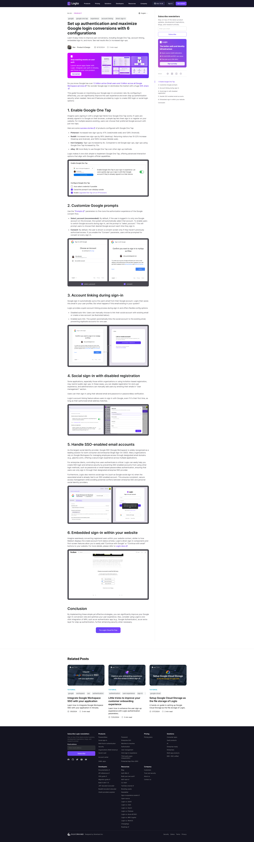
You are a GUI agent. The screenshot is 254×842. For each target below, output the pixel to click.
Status (172, 834)
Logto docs (120, 546)
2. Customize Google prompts (167, 85)
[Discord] (68, 760)
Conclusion (161, 102)
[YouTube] (86, 760)
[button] (87, 3)
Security (166, 834)
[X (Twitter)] (77, 760)
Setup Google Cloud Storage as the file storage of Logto (167, 667)
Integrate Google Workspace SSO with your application (83, 667)
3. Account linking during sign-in (168, 88)
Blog (69, 13)
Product (78, 13)
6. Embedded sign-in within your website (171, 99)
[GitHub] (73, 760)
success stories (86, 128)
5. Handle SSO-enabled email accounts (171, 96)
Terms (178, 834)
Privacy (184, 834)
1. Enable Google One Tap (166, 81)
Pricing (97, 3)
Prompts (78, 211)
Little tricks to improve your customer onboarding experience (122, 667)
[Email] (82, 760)
